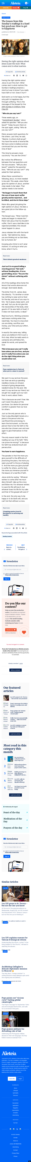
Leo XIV (5, 888)
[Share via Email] (23, 75)
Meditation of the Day (12, 820)
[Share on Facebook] (14, 75)
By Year (16, 1123)
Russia (5, 951)
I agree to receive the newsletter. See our (14, 574)
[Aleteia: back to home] (15, 3)
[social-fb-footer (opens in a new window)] (14, 1129)
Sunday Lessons (7, 536)
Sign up (7, 579)
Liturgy (5, 922)
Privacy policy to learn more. (12, 575)
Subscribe (6, 8)
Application (16, 1105)
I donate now (9, 630)
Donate (15, 8)
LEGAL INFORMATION (15, 1144)
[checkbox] (3, 573)
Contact (15, 1150)
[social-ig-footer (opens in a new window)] (20, 1129)
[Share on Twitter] (20, 75)
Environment (6, 982)
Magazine (15, 1108)
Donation (15, 1112)
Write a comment (15, 670)
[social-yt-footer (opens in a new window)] (10, 1129)
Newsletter (15, 1103)
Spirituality (15, 1093)
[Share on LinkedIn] (17, 75)
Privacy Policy (15, 1153)
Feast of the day (11, 812)
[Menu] (5, 3)
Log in (21, 663)
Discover (15, 1095)
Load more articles (15, 734)
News (15, 1088)
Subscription (15, 1110)
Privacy (15, 1156)
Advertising (15, 1115)
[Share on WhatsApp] (26, 75)
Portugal (5, 1013)
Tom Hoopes (20, 32)
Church (4, 13)
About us (15, 1141)
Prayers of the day (12, 828)
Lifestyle (15, 1090)
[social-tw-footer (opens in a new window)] (17, 1129)
